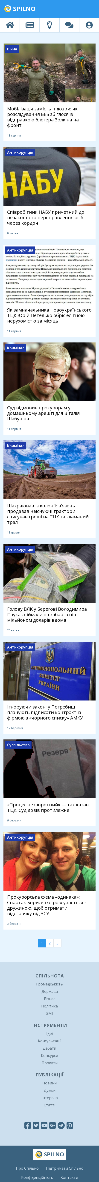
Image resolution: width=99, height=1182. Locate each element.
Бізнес (49, 998)
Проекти (50, 1062)
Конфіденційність (37, 1177)
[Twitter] (36, 1125)
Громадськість (49, 984)
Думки (49, 1090)
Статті (49, 1105)
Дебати (49, 1048)
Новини (49, 1083)
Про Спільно (27, 1168)
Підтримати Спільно (64, 1168)
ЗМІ (49, 1013)
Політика (49, 1006)
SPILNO (24, 8)
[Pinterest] (70, 1125)
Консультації (49, 1040)
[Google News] (52, 1125)
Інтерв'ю (49, 1097)
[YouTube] (44, 1125)
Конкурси (49, 1055)
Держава (49, 991)
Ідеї (49, 1033)
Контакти (69, 1177)
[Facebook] (27, 1125)
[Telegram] (61, 1125)
